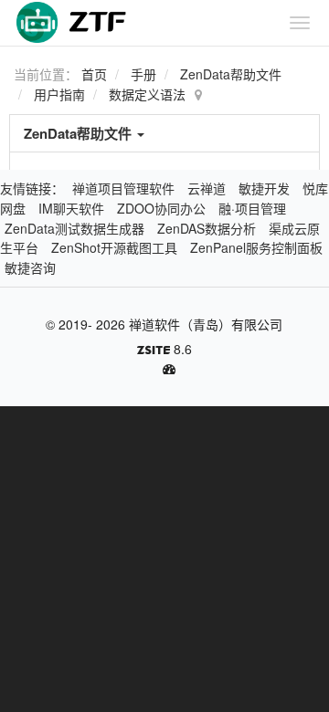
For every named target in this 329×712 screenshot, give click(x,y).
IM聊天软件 (71, 208)
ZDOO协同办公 (161, 208)
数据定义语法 (147, 94)
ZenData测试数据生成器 (74, 228)
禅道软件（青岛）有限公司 (205, 324)
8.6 (164, 350)
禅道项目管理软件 (123, 188)
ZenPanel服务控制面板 (256, 247)
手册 (143, 74)
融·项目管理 (252, 208)
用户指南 (59, 94)
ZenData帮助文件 (230, 74)
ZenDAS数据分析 (206, 228)
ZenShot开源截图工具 (114, 247)
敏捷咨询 (30, 267)
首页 (94, 74)
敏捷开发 (264, 188)
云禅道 (206, 188)
